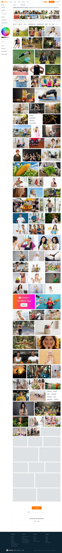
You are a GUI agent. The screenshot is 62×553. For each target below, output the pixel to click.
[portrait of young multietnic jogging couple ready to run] (52, 43)
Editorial (23, 1)
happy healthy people (32, 24)
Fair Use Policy (53, 550)
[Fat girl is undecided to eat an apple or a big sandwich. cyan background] (48, 301)
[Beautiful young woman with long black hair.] (24, 495)
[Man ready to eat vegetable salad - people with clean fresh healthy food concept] (53, 267)
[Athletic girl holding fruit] (53, 229)
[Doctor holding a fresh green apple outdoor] (53, 218)
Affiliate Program (24, 538)
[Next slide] (59, 24)
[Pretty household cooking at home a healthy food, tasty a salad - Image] (20, 267)
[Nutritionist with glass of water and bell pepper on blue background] (20, 218)
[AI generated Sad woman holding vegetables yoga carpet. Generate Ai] (23, 409)
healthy (46, 24)
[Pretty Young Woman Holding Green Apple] (17, 155)
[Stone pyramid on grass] (23, 480)
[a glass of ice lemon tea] (24, 95)
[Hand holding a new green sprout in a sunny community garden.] (48, 409)
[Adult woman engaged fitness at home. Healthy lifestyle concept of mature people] (51, 155)
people (57, 24)
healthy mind (56, 399)
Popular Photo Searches (25, 541)
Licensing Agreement (25, 536)
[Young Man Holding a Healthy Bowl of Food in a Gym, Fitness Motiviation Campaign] (21, 395)
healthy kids (31, 115)
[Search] (57, 4)
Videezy (12, 538)
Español (47, 537)
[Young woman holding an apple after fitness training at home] (20, 289)
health (53, 24)
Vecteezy (12, 537)
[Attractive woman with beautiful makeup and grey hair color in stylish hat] (35, 81)
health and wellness (32, 123)
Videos (19, 1)
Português (47, 538)
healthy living (49, 391)
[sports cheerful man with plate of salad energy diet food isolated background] (20, 256)
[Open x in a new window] (21, 550)
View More (56, 17)
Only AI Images (4, 13)
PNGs (26, 24)
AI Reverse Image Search (14, 543)
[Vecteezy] (4, 2)
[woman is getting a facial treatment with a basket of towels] (20, 467)
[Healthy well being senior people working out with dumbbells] (53, 384)
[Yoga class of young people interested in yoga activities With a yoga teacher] (31, 155)
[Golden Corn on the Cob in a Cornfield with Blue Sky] (25, 169)
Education (12, 541)
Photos (15, 1)
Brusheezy (12, 536)
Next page (36, 507)
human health (49, 396)
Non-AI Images (4, 14)
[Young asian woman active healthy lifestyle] (37, 131)
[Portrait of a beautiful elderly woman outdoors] (35, 193)
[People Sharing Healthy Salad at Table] (36, 384)
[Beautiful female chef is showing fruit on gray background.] (36, 256)
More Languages (48, 542)
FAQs (34, 536)
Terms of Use (44, 550)
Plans (43, 1)
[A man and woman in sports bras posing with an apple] (56, 371)
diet (49, 24)
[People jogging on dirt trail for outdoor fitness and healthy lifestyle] (32, 43)
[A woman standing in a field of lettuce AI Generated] (20, 421)
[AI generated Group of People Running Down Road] (25, 454)
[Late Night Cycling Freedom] (19, 371)
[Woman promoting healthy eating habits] (36, 278)
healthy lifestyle (49, 399)
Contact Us (34, 537)
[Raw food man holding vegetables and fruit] (36, 70)
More (27, 1)
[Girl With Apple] (53, 278)
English (47, 536)
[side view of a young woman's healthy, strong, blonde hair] (20, 193)
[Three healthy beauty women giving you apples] (49, 242)
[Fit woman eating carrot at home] (20, 315)
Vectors (11, 1)
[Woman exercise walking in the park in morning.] (23, 328)
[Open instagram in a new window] (16, 550)
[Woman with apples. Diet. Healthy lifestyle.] (52, 289)
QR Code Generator (14, 546)
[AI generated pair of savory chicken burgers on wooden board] (52, 442)
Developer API (13, 542)
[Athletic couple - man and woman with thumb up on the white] (17, 43)
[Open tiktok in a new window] (20, 550)
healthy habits (54, 394)
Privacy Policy (49, 550)
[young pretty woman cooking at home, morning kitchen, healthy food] (53, 143)
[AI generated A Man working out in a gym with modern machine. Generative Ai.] (39, 371)
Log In (58, 1)
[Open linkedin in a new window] (17, 550)
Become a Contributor (36, 541)
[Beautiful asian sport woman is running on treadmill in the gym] (50, 205)
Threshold (3, 41)
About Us (34, 538)
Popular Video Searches (25, 542)
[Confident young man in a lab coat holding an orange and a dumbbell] (20, 229)
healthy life (55, 391)
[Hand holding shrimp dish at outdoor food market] (26, 205)
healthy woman (31, 120)
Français (47, 541)
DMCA (23, 537)
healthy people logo (40, 24)
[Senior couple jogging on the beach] (37, 467)
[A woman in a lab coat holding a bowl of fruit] (48, 480)
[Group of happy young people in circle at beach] (50, 454)
